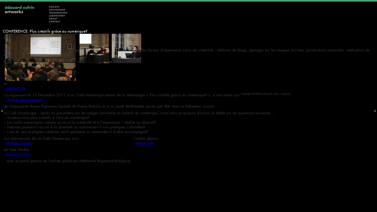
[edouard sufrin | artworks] (19, 13)
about (53, 18)
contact (54, 21)
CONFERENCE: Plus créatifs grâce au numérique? (45, 31)
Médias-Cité (16, 88)
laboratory (57, 16)
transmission (58, 13)
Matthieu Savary (19, 143)
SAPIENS (13, 66)
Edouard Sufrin (18, 154)
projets (54, 7)
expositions (57, 10)
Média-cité (144, 143)
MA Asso (13, 77)
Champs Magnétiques (23, 100)
